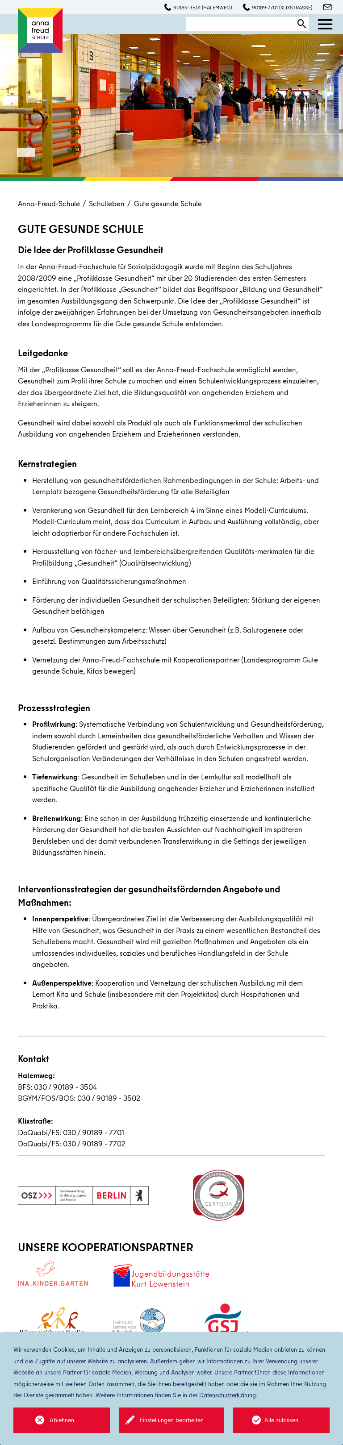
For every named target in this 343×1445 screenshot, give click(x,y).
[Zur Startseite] (40, 29)
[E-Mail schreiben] (323, 7)
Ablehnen (62, 1420)
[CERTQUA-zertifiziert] (218, 1195)
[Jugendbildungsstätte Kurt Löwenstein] (160, 1275)
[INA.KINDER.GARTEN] (53, 1273)
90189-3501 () (202, 7)
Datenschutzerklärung (227, 1395)
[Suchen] (302, 24)
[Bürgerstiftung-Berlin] (52, 1325)
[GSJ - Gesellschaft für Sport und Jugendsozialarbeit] (222, 1325)
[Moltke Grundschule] (139, 1325)
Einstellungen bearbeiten (172, 1420)
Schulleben (107, 203)
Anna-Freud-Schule (49, 203)
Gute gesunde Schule (168, 203)
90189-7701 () (282, 7)
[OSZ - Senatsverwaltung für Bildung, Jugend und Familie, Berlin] (83, 1195)
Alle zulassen (281, 1420)
